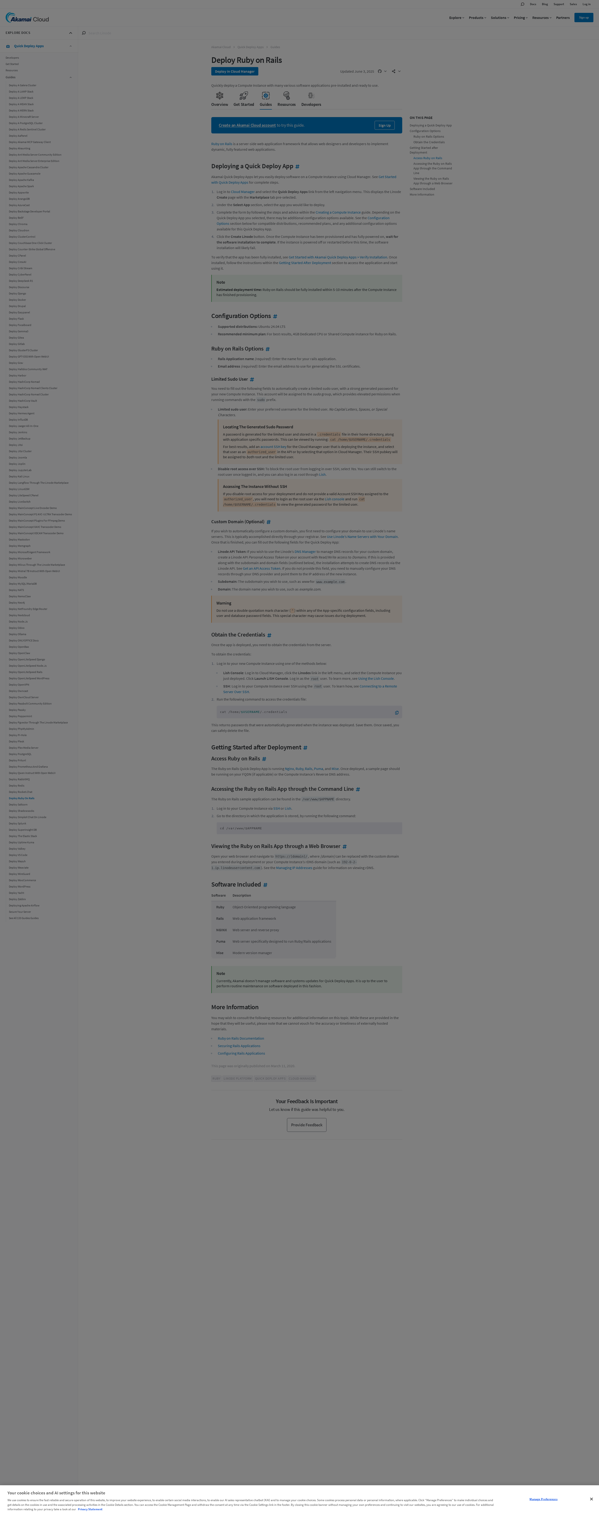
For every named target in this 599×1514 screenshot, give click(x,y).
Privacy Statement (90, 1509)
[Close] (591, 1499)
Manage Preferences (543, 1499)
